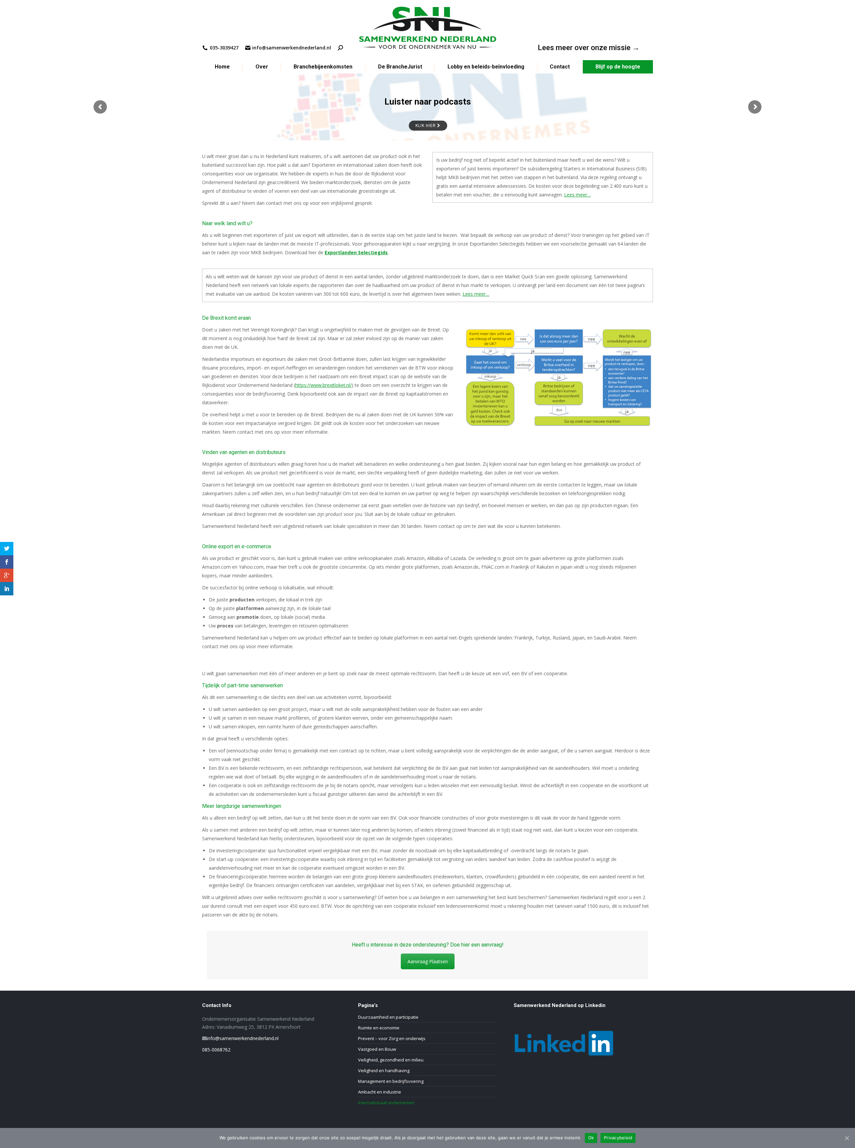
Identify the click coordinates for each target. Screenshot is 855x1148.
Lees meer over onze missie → (589, 47)
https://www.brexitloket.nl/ (323, 385)
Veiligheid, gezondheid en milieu (390, 1060)
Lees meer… (577, 194)
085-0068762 (216, 1049)
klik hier (426, 125)
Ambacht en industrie (379, 1092)
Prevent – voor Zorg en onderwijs (391, 1038)
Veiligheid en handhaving (383, 1070)
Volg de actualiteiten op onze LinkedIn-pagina (428, 105)
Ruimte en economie (378, 1028)
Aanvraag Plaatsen (427, 961)
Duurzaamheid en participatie (388, 1017)
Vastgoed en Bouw (377, 1049)
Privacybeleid (618, 1137)
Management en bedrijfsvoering (390, 1081)
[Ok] (846, 1138)
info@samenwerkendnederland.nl (243, 1038)
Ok (591, 1137)
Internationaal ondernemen (386, 1103)
